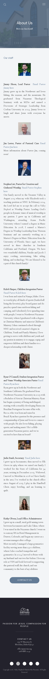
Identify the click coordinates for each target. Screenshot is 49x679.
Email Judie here (32, 458)
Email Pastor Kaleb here (15, 293)
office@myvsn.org (24, 649)
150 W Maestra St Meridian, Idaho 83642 (24, 643)
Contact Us (24, 580)
